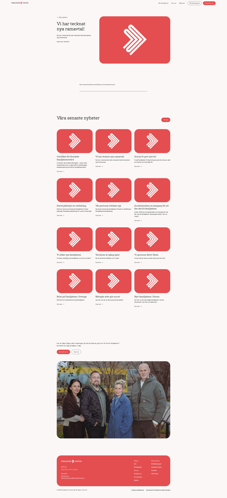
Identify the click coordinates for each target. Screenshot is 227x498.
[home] (19, 3)
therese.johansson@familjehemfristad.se (72, 478)
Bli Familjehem (138, 467)
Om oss (173, 3)
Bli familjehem (163, 3)
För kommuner (194, 3)
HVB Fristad (154, 473)
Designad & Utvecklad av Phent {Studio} (158, 490)
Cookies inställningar (137, 490)
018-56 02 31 (65, 476)
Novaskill (153, 470)
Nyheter (182, 3)
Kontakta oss (209, 3)
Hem (135, 464)
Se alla (166, 120)
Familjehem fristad (156, 467)
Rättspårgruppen (156, 464)
